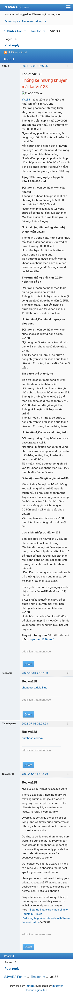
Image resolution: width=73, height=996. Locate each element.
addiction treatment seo (36, 651)
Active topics (12, 21)
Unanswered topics (34, 21)
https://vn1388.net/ (41, 639)
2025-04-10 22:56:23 (35, 774)
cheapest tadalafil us (34, 687)
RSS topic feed (17, 52)
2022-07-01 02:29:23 (35, 723)
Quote (28, 663)
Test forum (38, 31)
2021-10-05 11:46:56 (35, 65)
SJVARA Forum (17, 7)
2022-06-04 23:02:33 (35, 673)
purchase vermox (32, 738)
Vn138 (26, 99)
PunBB (30, 985)
